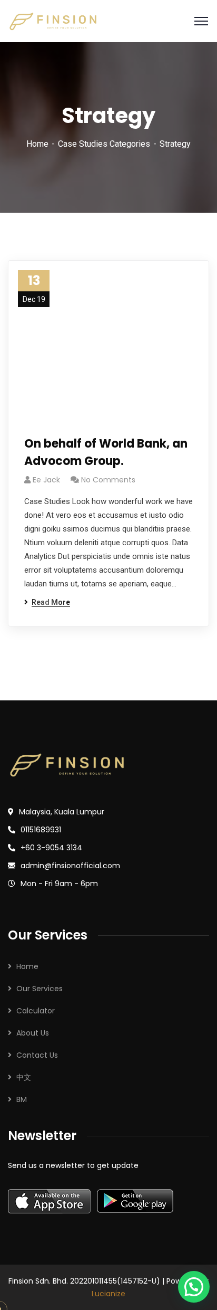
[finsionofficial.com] (53, 21)
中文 (23, 1077)
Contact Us (37, 1055)
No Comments (108, 479)
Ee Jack (46, 479)
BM (21, 1099)
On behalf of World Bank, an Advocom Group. (106, 452)
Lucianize (108, 1293)
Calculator (35, 1010)
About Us (32, 1033)
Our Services (39, 988)
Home (37, 144)
